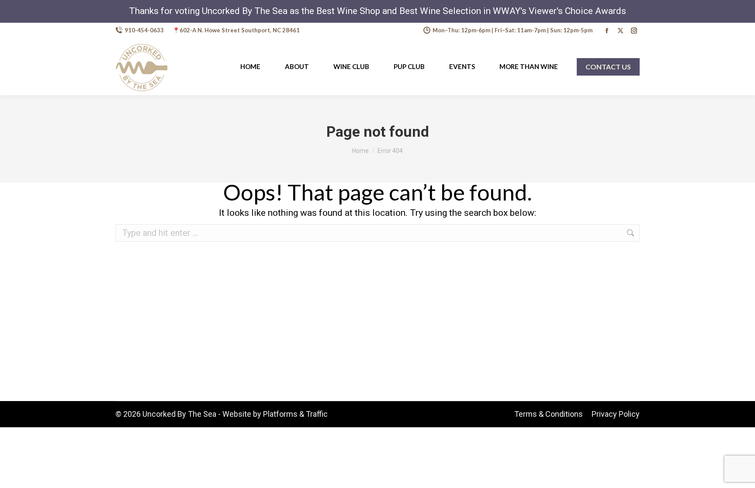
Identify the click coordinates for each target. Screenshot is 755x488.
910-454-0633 (144, 30)
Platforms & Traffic (295, 414)
